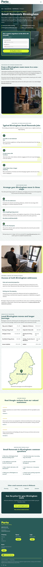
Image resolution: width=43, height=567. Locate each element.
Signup (18, 539)
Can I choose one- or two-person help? (31, 468)
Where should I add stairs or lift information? (10, 468)
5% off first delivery (8, 555)
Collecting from (7, 40)
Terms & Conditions (4, 559)
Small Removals (16, 8)
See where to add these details (10, 218)
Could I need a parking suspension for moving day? (31, 473)
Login (32, 539)
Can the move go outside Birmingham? (29, 462)
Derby (16, 488)
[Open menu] (41, 2)
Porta (5, 522)
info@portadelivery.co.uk (5, 531)
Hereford (27, 488)
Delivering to (6, 44)
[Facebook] (1, 565)
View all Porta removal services (21, 509)
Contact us (3, 540)
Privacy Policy (12, 559)
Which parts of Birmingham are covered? (10, 473)
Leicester (37, 488)
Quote (4, 550)
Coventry (6, 488)
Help (2, 538)
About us (3, 536)
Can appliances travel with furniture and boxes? (9, 462)
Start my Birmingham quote (21, 506)
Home (2, 8)
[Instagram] (3, 565)
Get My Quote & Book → (16, 51)
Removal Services (8, 8)
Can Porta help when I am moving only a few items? (31, 457)
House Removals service (32, 234)
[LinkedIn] (5, 565)
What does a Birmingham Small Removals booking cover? (10, 457)
